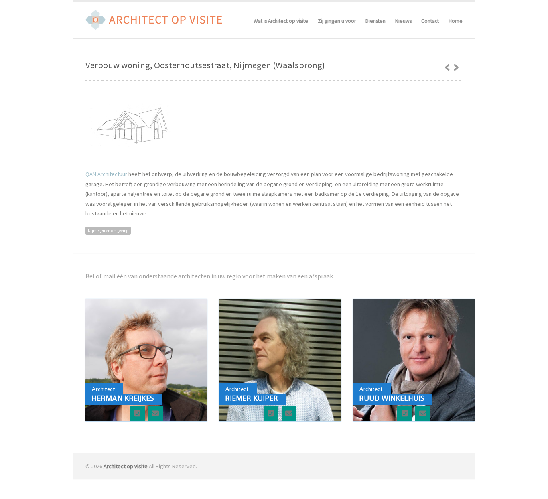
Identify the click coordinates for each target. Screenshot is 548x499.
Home (456, 21)
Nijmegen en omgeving (108, 230)
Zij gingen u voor (337, 21)
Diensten (375, 21)
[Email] (155, 413)
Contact (430, 21)
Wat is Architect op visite (281, 21)
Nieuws (403, 21)
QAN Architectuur (106, 174)
